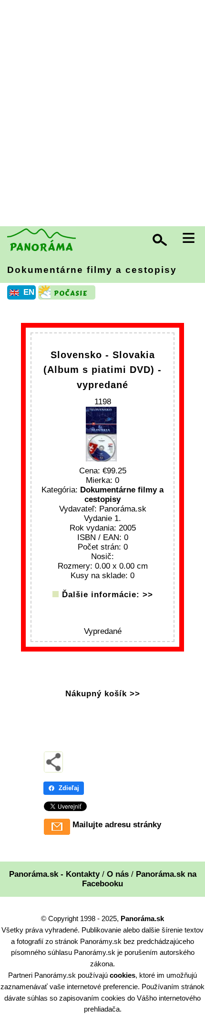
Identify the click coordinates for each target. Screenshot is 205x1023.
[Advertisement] (102, 114)
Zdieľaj (69, 788)
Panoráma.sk (142, 918)
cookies (122, 975)
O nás (118, 874)
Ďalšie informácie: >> (107, 594)
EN (28, 292)
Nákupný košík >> (102, 693)
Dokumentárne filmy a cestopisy (92, 270)
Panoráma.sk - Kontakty (54, 874)
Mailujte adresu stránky (116, 824)
